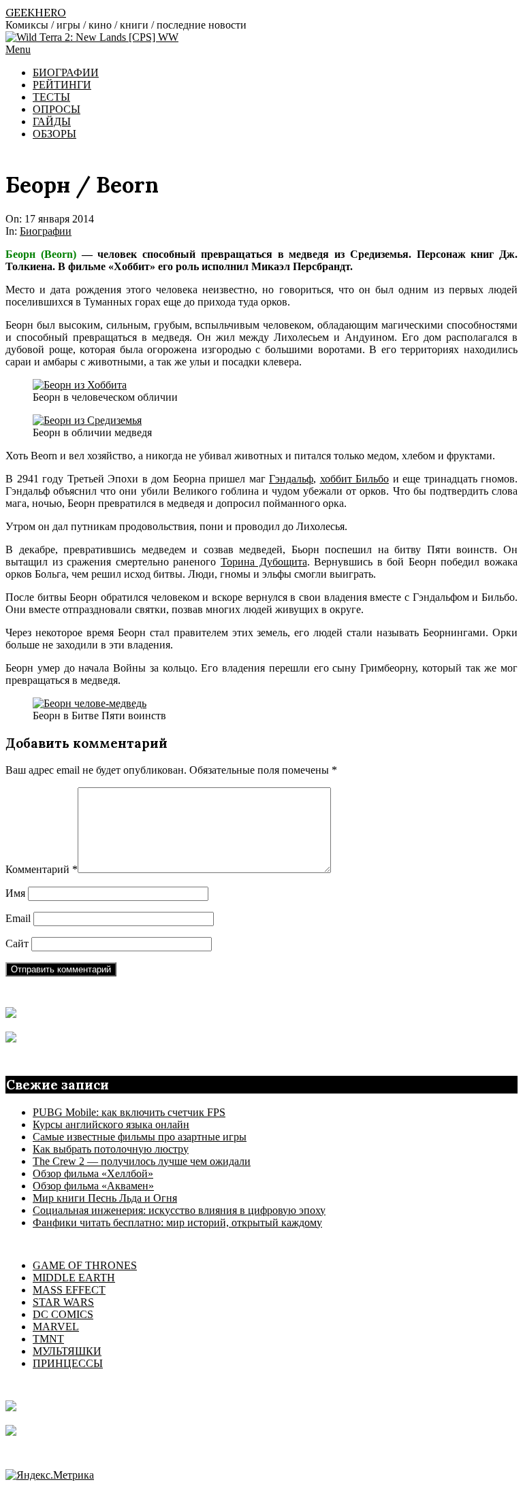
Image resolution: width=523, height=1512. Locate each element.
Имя (15, 893)
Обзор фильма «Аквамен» (93, 1185)
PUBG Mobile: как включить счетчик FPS (129, 1112)
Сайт (17, 943)
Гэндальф (291, 478)
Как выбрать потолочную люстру (111, 1149)
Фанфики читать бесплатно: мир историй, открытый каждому (177, 1222)
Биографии (46, 231)
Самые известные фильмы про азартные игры (140, 1137)
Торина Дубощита (264, 562)
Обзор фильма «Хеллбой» (93, 1173)
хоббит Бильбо (355, 478)
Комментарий (41, 869)
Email (18, 918)
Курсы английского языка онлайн (111, 1124)
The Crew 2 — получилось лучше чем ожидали (142, 1161)
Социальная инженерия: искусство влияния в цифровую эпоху (179, 1210)
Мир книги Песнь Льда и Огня (105, 1198)
